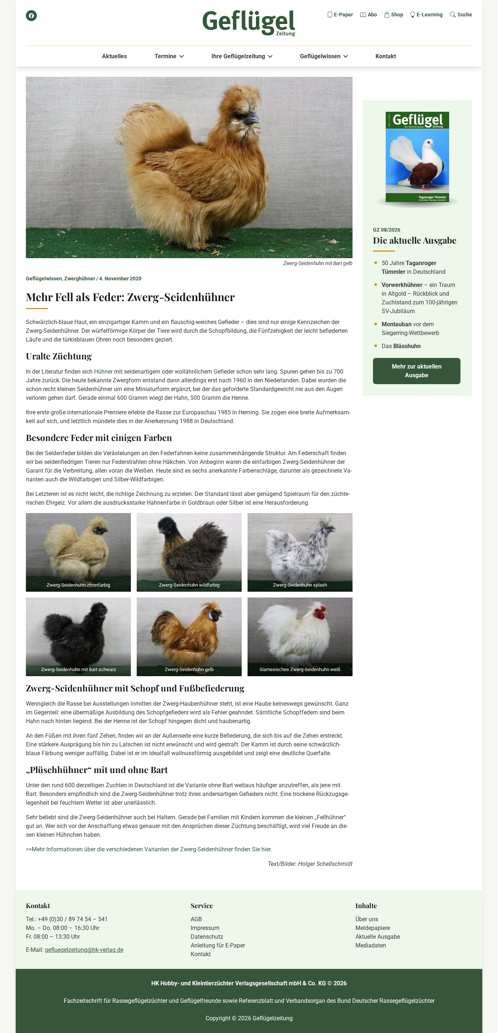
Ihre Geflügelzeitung (238, 56)
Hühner (103, 371)
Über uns (366, 919)
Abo (372, 14)
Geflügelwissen (320, 56)
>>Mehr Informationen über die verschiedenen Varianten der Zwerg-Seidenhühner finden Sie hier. (149, 849)
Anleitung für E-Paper (218, 945)
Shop (397, 14)
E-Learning (430, 14)
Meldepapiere (372, 927)
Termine (165, 56)
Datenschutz (207, 936)
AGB (196, 919)
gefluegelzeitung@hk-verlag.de (84, 949)
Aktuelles (114, 56)
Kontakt (386, 56)
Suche (465, 14)
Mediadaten (370, 945)
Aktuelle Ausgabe (377, 936)
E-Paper (343, 14)
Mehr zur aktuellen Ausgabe (416, 371)
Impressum (205, 927)
